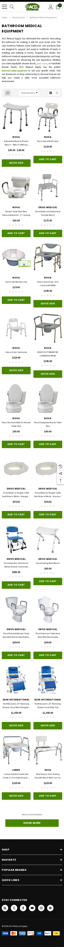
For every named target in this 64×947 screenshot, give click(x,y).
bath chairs (42, 63)
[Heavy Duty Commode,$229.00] (16, 328)
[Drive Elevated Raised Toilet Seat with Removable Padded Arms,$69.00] (16, 609)
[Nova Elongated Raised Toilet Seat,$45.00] (47, 398)
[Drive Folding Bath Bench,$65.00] (47, 539)
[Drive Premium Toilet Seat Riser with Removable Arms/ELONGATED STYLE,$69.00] (47, 609)
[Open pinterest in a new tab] (50, 908)
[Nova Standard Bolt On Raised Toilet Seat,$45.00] (16, 398)
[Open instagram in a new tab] (41, 908)
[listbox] (29, 93)
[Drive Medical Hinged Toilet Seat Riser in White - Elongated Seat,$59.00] (16, 468)
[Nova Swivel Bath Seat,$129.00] (47, 117)
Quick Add (16, 162)
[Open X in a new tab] (14, 908)
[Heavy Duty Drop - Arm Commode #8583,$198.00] (47, 257)
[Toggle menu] (4, 6)
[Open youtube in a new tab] (32, 908)
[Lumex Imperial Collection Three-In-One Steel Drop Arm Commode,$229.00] (16, 750)
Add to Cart (48, 159)
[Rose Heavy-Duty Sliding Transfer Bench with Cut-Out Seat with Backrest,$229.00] (47, 750)
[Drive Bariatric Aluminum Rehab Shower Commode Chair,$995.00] (16, 539)
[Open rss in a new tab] (5, 908)
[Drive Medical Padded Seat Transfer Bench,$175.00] (47, 187)
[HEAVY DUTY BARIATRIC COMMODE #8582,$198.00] (47, 328)
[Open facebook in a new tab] (23, 908)
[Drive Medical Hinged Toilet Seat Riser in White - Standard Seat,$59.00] (47, 468)
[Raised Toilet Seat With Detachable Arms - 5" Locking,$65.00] (16, 187)
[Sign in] (51, 6)
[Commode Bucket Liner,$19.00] (16, 257)
